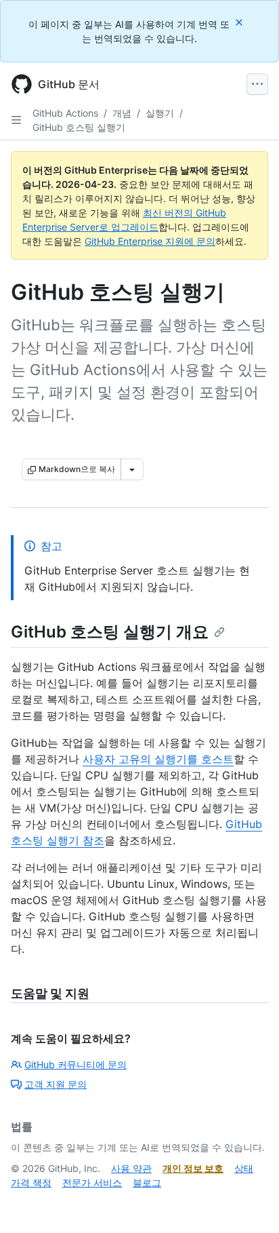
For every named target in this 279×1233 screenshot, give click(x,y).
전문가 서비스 (92, 1182)
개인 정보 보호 (193, 1168)
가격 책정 (31, 1182)
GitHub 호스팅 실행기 (79, 127)
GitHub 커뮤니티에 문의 (75, 1064)
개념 (121, 113)
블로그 (147, 1182)
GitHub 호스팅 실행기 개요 (110, 632)
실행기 (160, 113)
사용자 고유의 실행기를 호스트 (158, 759)
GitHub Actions (65, 113)
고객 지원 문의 (55, 1084)
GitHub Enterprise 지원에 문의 (150, 241)
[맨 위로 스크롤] (249, 1203)
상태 (243, 1168)
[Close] (240, 22)
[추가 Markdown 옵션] (132, 469)
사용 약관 (131, 1168)
